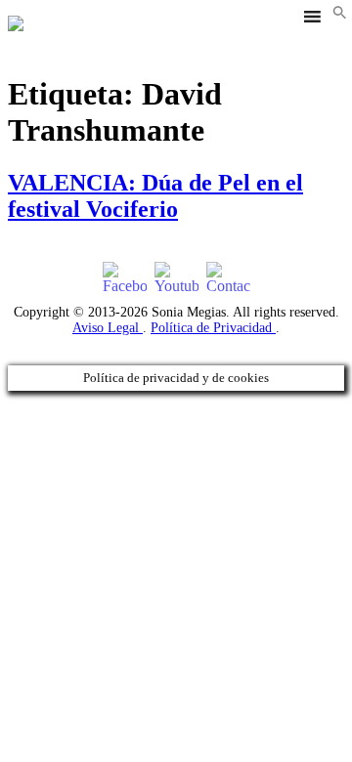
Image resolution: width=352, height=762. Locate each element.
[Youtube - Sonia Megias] (176, 278)
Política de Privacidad (213, 327)
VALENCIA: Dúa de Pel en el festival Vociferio (155, 196)
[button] (339, 14)
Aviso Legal (107, 327)
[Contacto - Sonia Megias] (228, 278)
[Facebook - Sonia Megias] (125, 278)
